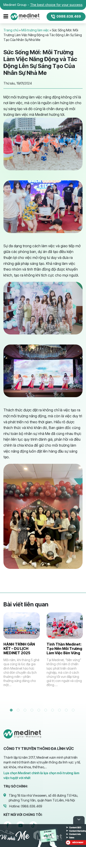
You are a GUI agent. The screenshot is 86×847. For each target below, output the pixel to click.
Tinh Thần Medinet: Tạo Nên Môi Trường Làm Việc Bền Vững (64, 648)
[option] (21, 656)
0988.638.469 (68, 16)
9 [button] (67, 711)
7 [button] (53, 711)
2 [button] (19, 711)
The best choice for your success (56, 5)
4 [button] (33, 711)
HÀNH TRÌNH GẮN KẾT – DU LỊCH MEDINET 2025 (19, 648)
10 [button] (74, 711)
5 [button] (39, 711)
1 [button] (12, 711)
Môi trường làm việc (35, 30)
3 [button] (26, 711)
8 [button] (60, 711)
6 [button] (46, 711)
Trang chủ (10, 30)
